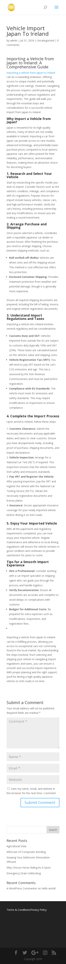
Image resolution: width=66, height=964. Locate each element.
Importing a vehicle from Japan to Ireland (31, 72)
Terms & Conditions (18, 909)
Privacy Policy (38, 909)
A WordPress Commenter (22, 888)
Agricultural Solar (17, 846)
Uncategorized (45, 40)
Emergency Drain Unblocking (24, 873)
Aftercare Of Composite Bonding (26, 852)
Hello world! (49, 888)
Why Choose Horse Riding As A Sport (29, 867)
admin (13, 40)
